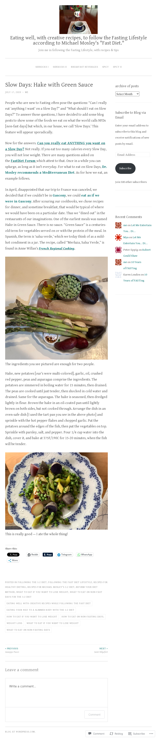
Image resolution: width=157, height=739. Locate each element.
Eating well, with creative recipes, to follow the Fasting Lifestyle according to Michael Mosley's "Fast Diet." (78, 40)
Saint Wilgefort (101, 650)
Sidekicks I (42, 67)
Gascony (59, 195)
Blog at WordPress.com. (20, 731)
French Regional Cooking (56, 248)
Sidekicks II (60, 67)
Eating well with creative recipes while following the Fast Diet (49, 603)
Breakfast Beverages (84, 67)
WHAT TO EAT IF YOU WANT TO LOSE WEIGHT (42, 592)
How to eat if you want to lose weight (32, 616)
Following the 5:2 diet (32, 582)
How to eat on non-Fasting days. (83, 616)
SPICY (105, 67)
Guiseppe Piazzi (12, 650)
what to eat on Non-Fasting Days (28, 630)
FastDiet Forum (23, 161)
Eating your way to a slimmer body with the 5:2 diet (40, 610)
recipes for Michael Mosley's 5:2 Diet (51, 587)
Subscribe (125, 168)
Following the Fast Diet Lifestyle (70, 582)
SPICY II (117, 67)
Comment (94, 714)
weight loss (14, 623)
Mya (125, 237)
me (26, 92)
